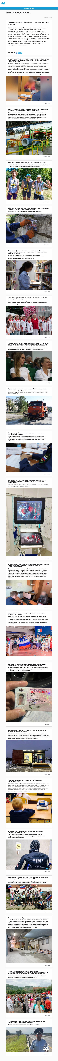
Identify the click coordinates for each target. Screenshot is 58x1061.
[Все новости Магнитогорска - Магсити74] (3, 3)
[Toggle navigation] (55, 3)
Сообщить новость (29, 8)
